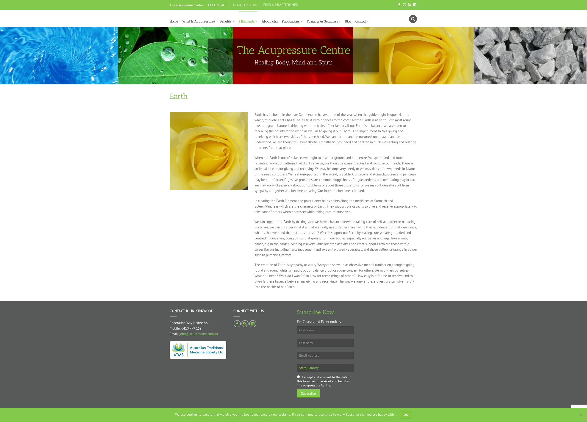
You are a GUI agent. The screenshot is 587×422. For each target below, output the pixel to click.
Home (174, 21)
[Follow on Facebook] (399, 5)
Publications (290, 21)
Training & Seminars (322, 21)
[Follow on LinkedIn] (414, 5)
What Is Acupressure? (199, 21)
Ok (406, 414)
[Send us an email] (404, 5)
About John (270, 21)
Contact (360, 21)
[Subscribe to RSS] (409, 5)
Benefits (225, 21)
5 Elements (246, 21)
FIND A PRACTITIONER (280, 5)
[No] (581, 416)
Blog (348, 21)
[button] (413, 19)
